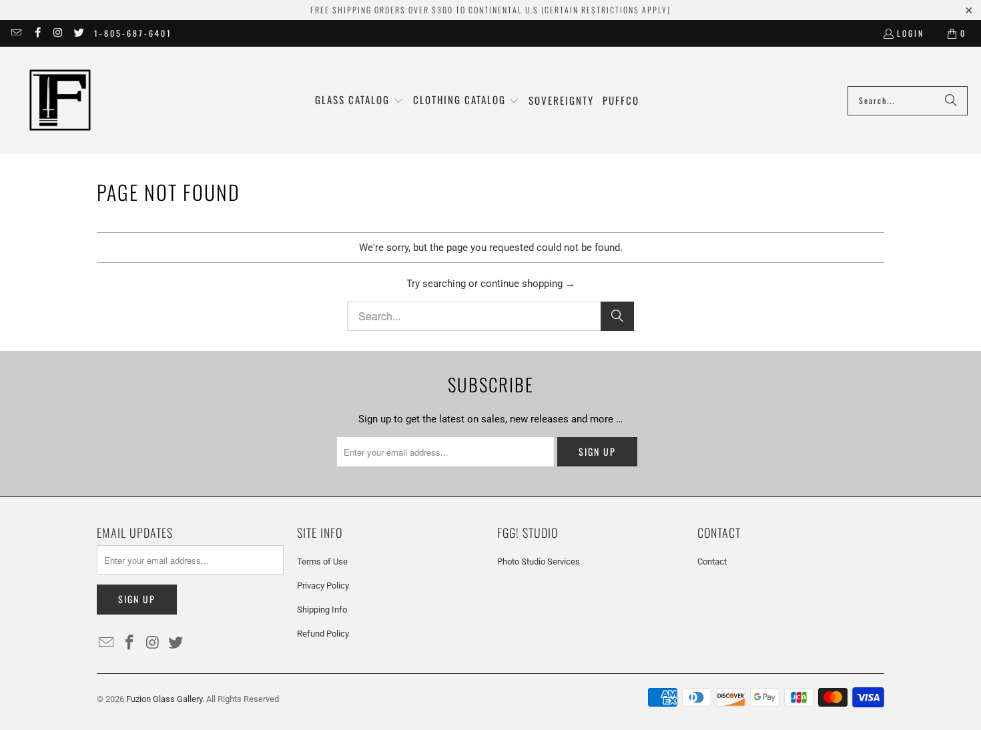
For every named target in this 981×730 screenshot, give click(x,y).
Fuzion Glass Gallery (164, 699)
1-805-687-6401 (133, 33)
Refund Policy (323, 634)
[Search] (951, 100)
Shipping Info (322, 610)
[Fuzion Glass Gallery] (60, 100)
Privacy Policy (323, 586)
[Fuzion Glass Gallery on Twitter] (78, 33)
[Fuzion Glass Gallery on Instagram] (57, 33)
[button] (359, 100)
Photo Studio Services (538, 562)
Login (910, 33)
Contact (712, 562)
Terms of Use (322, 562)
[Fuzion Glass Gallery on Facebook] (36, 33)
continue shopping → (527, 284)
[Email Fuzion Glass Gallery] (15, 33)
